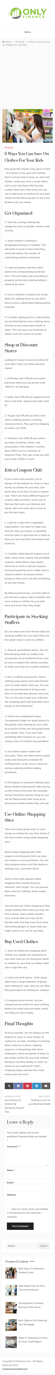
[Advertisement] (27, 75)
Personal (9, 147)
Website (11, 1194)
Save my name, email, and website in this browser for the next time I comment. (27, 1213)
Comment (13, 1146)
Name (11, 1170)
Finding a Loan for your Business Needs (39, 1102)
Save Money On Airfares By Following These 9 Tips (14, 1106)
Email (11, 1182)
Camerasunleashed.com (15, 1369)
